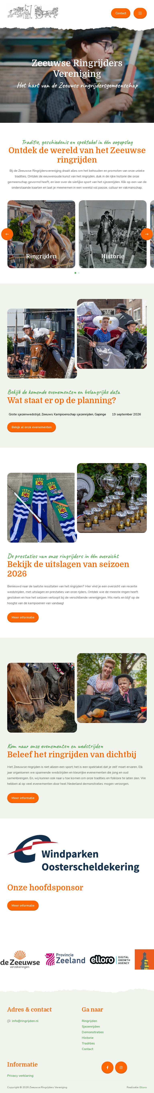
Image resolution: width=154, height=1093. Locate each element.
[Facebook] (107, 1067)
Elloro (143, 1087)
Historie (87, 1038)
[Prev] (7, 234)
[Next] (147, 234)
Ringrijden (89, 1021)
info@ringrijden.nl (25, 1021)
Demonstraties (93, 1032)
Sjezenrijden (91, 1026)
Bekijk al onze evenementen (32, 427)
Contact (121, 13)
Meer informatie (23, 617)
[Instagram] (121, 1067)
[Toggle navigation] (140, 13)
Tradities (88, 1043)
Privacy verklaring (20, 1076)
